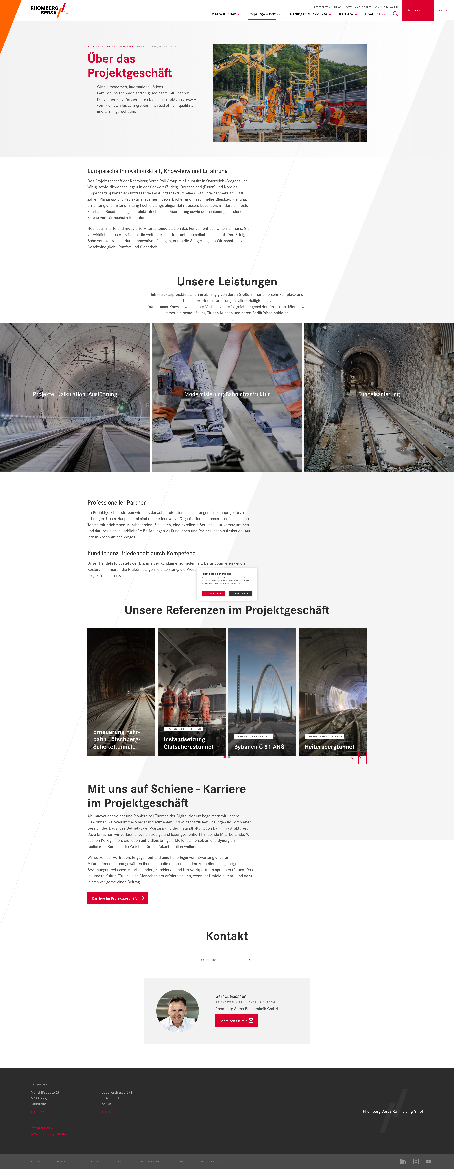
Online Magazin (386, 7)
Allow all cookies (213, 594)
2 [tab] (229, 757)
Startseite (95, 46)
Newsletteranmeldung (150, 1161)
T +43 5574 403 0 (44, 1111)
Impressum (35, 1161)
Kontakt (180, 1161)
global (417, 10)
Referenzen (322, 7)
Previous (352, 757)
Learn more (205, 587)
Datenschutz (62, 1161)
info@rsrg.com (42, 1127)
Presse (120, 1161)
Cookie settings (240, 594)
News (338, 7)
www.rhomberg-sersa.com (51, 1133)
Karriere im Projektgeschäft (114, 898)
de (441, 10)
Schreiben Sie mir (233, 1020)
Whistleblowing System (211, 1161)
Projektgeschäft (120, 46)
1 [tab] (224, 757)
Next (360, 757)
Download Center (358, 7)
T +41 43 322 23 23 (117, 1111)
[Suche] (395, 13)
